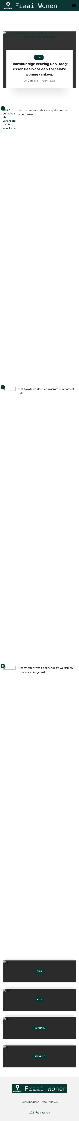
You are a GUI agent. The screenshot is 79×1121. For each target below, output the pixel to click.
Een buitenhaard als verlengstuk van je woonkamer (42, 112)
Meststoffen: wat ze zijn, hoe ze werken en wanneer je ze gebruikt (45, 670)
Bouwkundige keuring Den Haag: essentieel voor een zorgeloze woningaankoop (39, 69)
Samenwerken (30, 1101)
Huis (39, 57)
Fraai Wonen (43, 1112)
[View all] (39, 971)
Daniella (33, 80)
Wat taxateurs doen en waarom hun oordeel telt (46, 391)
